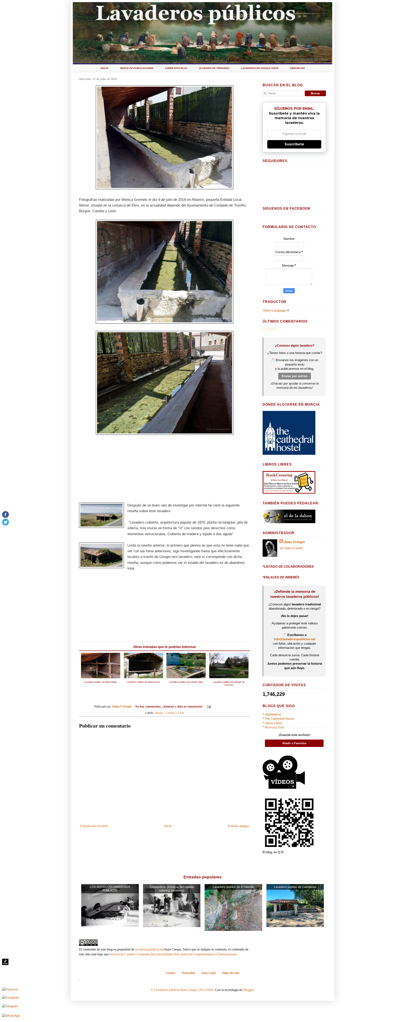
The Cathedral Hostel (279, 718)
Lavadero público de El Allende (233, 886)
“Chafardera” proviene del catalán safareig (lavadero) (171, 888)
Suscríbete (294, 144)
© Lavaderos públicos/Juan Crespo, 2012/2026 (182, 990)
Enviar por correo (295, 376)
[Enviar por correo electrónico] (217, 707)
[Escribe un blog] (221, 707)
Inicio (168, 826)
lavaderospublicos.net (149, 949)
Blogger (248, 990)
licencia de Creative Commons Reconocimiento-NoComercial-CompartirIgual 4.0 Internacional (172, 954)
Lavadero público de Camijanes (295, 886)
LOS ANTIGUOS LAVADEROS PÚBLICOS (110, 888)
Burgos (159, 712)
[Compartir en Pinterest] (233, 707)
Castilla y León (175, 712)
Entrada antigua (238, 826)
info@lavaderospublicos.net (294, 639)
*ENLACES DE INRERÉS (281, 577)
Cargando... (271, 329)
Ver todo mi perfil (290, 548)
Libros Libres (273, 723)
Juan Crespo (294, 542)
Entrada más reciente (94, 826)
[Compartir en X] (225, 707)
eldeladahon (273, 714)
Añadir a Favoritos (294, 743)
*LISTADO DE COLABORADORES (288, 566)
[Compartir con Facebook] (229, 707)
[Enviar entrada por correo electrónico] (209, 706)
